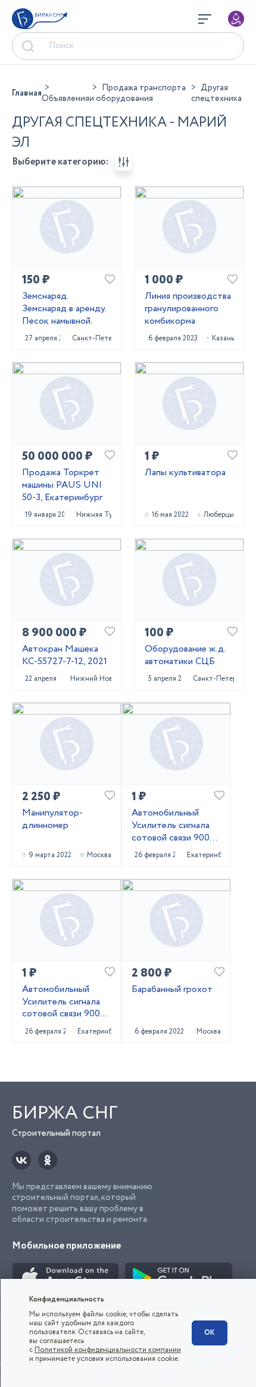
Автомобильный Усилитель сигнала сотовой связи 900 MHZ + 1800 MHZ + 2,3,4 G (175, 825)
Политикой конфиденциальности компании (108, 1350)
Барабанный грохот (172, 990)
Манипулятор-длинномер (52, 819)
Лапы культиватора (185, 473)
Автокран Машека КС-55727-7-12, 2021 (64, 655)
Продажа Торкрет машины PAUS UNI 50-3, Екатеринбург (62, 485)
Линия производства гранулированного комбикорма (188, 308)
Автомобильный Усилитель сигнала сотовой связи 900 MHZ (61, 1002)
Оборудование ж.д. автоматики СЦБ (185, 655)
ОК (209, 1333)
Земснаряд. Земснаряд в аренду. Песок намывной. (64, 308)
